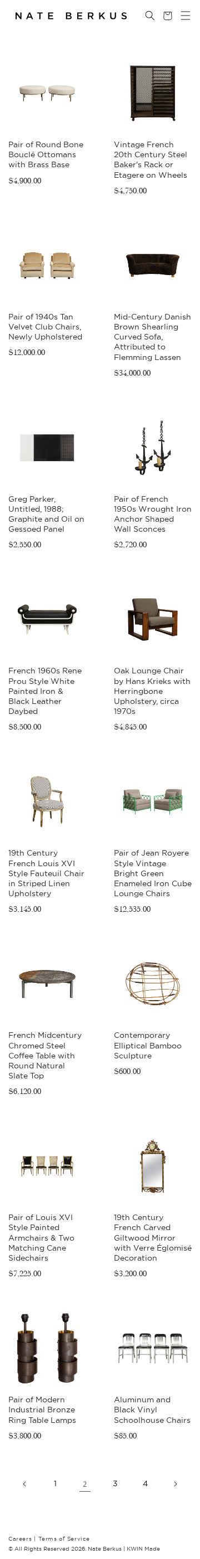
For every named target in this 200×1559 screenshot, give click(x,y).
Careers (22, 1539)
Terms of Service (64, 1539)
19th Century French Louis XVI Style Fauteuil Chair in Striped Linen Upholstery (46, 873)
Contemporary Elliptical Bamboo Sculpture (148, 1045)
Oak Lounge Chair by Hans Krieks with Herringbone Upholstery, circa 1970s (152, 691)
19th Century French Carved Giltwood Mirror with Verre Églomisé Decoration (153, 1237)
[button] (178, 15)
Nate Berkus (105, 1549)
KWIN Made (143, 1549)
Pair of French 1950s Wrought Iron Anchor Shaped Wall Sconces (153, 514)
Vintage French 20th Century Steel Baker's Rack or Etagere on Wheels (150, 159)
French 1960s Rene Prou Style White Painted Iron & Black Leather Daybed (45, 691)
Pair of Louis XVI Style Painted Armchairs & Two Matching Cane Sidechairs (41, 1237)
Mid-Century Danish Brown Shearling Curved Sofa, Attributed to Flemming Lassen (152, 337)
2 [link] (85, 1483)
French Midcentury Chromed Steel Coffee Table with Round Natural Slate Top (45, 1055)
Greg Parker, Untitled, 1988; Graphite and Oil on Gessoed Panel (46, 514)
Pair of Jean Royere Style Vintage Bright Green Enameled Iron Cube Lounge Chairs (153, 873)
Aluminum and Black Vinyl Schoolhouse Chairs (152, 1409)
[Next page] (175, 1484)
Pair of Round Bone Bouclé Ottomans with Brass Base (45, 154)
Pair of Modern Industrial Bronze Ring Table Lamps (42, 1409)
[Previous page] (25, 1484)
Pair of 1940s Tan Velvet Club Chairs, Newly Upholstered (45, 326)
